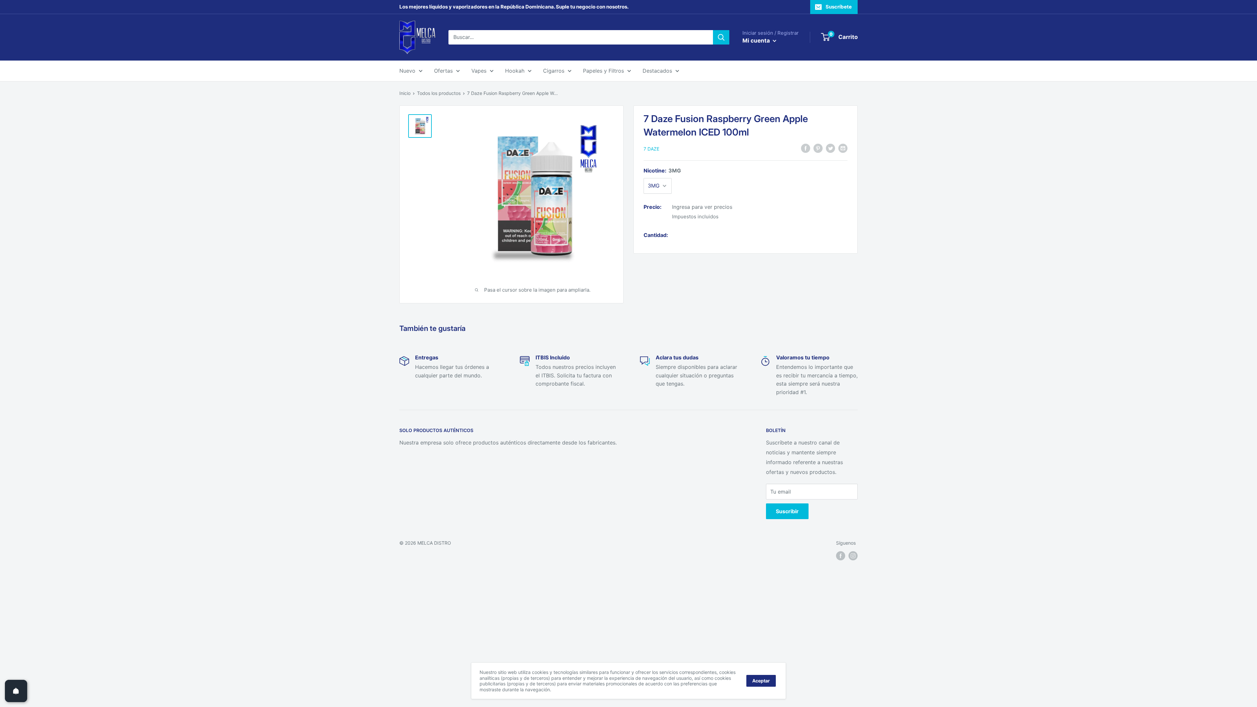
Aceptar (761, 680)
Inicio (404, 93)
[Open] (16, 691)
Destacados (657, 70)
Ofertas (443, 70)
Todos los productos (439, 93)
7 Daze (651, 149)
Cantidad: (656, 235)
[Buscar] (721, 37)
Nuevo (407, 70)
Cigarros (553, 70)
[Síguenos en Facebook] (840, 555)
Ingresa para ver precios (702, 207)
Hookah (514, 70)
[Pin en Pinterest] (818, 148)
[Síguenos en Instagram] (853, 555)
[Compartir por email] (842, 148)
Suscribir (787, 511)
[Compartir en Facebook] (805, 148)
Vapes (478, 70)
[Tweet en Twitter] (830, 148)
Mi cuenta (756, 40)
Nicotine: (662, 170)
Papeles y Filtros (603, 70)
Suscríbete (839, 7)
